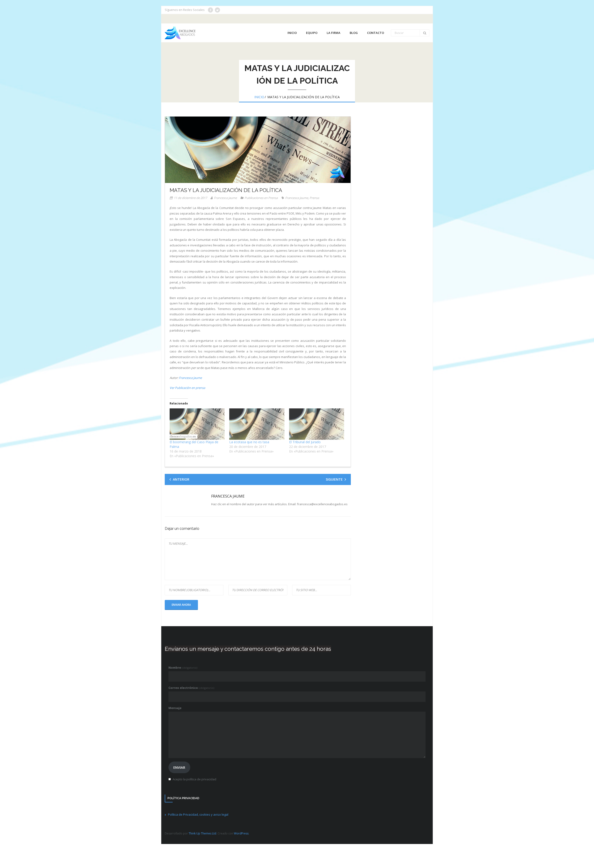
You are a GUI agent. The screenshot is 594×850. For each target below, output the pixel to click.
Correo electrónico (191, 688)
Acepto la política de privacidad (194, 779)
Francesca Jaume (225, 198)
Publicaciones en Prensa (261, 198)
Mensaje (174, 708)
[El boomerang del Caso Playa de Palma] (197, 424)
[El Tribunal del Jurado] (316, 424)
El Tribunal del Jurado (305, 442)
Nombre (182, 667)
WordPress (241, 833)
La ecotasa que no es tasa (249, 442)
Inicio (259, 97)
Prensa (314, 198)
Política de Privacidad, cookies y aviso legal (198, 814)
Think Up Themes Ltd (202, 833)
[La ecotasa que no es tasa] (256, 424)
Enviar (179, 767)
